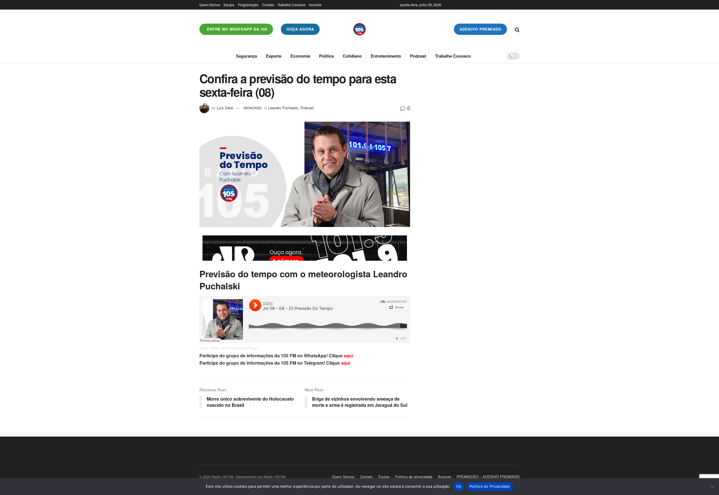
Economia (300, 56)
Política (326, 56)
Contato (268, 4)
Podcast (418, 56)
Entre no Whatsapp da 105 (236, 29)
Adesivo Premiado (480, 29)
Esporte (273, 56)
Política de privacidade (413, 476)
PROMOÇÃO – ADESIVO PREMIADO (488, 476)
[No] (712, 486)
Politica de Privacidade (490, 486)
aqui (348, 355)
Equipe (229, 4)
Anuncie (315, 4)
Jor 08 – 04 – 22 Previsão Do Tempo (234, 348)
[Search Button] (517, 29)
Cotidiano (352, 56)
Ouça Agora (300, 29)
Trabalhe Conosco (291, 4)
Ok (458, 486)
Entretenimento (386, 56)
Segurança (246, 56)
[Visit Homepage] (359, 29)
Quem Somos (209, 4)
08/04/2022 (252, 107)
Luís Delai (225, 107)
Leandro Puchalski (283, 107)
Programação (248, 4)
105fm (203, 348)
